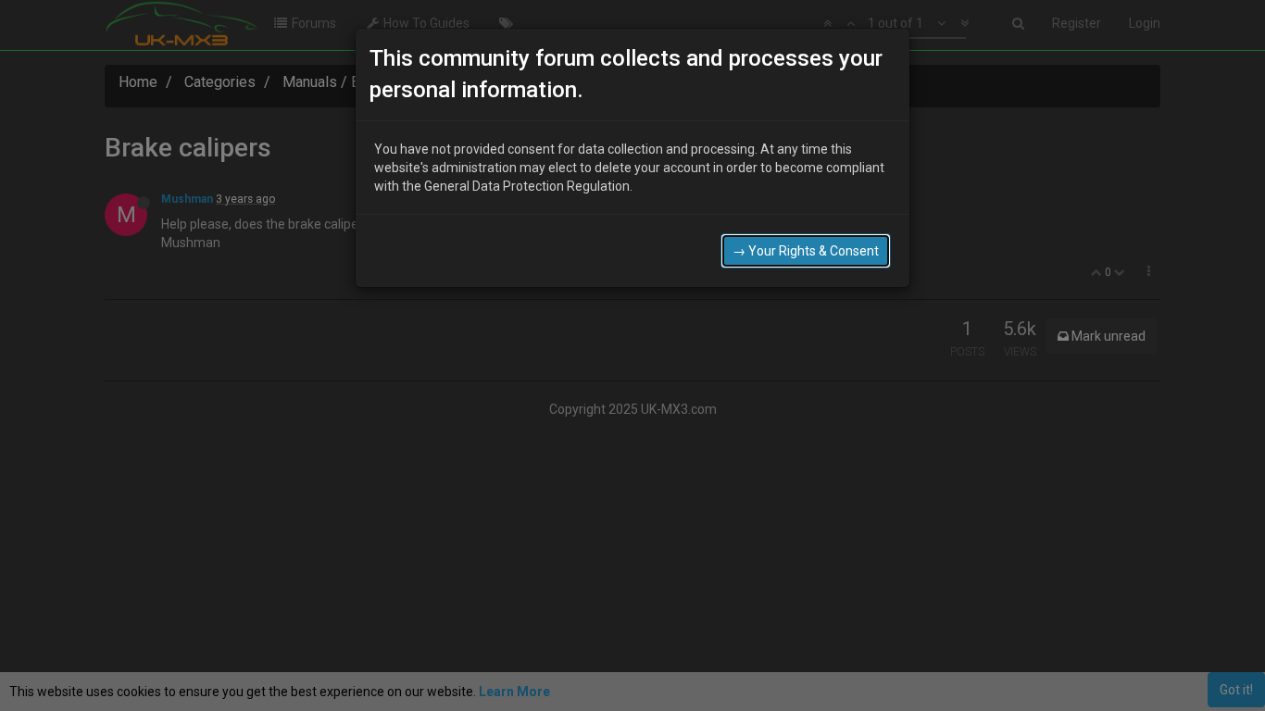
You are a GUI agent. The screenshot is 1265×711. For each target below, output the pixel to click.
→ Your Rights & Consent (806, 250)
